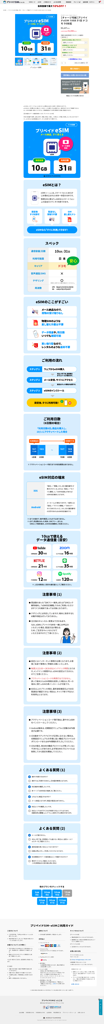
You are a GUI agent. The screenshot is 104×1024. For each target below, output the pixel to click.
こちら (54, 983)
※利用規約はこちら (75, 59)
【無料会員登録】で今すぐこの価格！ (72, 35)
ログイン (91, 2)
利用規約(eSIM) (40, 1012)
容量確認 (68, 2)
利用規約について (67, 52)
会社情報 (21, 1012)
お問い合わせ (75, 984)
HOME (4, 10)
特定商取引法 (57, 1012)
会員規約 (49, 1012)
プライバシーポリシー (69, 1012)
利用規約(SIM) (30, 1012)
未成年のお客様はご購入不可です (72, 40)
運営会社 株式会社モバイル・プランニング (51, 1003)
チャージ (76, 2)
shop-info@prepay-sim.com (81, 959)
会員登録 (85, 2)
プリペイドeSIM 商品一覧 (14, 10)
